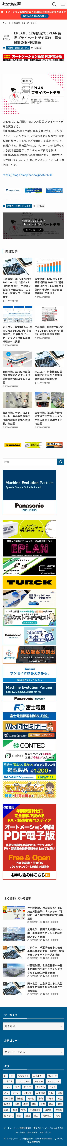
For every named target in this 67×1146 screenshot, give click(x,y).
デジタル (40, 1086)
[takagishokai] (54, 447)
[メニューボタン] (62, 4)
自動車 (48, 1109)
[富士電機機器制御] (29, 719)
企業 (60, 1092)
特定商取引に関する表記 (26, 1132)
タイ (17, 1086)
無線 (15, 1109)
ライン (16, 1092)
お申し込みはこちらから (34, 15)
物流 (23, 1109)
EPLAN (38, 47)
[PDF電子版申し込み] (33, 61)
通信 (28, 1115)
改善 (43, 1104)
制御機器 (8, 1098)
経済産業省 (35, 1109)
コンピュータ (23, 1081)
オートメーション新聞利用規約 (17, 1128)
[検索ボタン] (54, 4)
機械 (51, 1104)
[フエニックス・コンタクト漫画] (29, 625)
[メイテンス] (29, 662)
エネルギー (38, 1075)
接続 (25, 1104)
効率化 (31, 1098)
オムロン (52, 1075)
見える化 (8, 1115)
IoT (12, 1075)
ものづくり (23, 1075)
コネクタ (8, 1081)
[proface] (54, 192)
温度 (6, 1109)
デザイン (27, 1086)
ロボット (27, 1092)
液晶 (60, 1104)
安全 (60, 1098)
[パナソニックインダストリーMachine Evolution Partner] (29, 700)
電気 (58, 1115)
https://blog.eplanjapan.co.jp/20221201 (27, 175)
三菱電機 (40, 1092)
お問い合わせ (45, 1132)
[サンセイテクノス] (29, 681)
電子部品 (47, 1115)
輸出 (19, 1115)
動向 (40, 1098)
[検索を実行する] (60, 462)
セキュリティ (53, 1081)
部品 (36, 1115)
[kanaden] (33, 192)
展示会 (7, 1104)
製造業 (59, 1109)
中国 (51, 1092)
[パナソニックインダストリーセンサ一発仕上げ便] (29, 644)
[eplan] (29, 555)
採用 (17, 1104)
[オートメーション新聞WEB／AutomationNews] (11, 4)
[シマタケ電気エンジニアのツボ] (29, 797)
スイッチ (38, 1081)
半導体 (50, 1098)
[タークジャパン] (12, 446)
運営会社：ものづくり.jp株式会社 (48, 1128)
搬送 (34, 1104)
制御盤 (20, 1098)
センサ (7, 1086)
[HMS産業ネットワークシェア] (29, 606)
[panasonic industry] (29, 513)
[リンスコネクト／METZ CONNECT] (29, 574)
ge (5, 1075)
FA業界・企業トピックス (18, 47)
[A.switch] (33, 447)
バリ (6, 1092)
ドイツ (52, 1086)
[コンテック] (29, 760)
